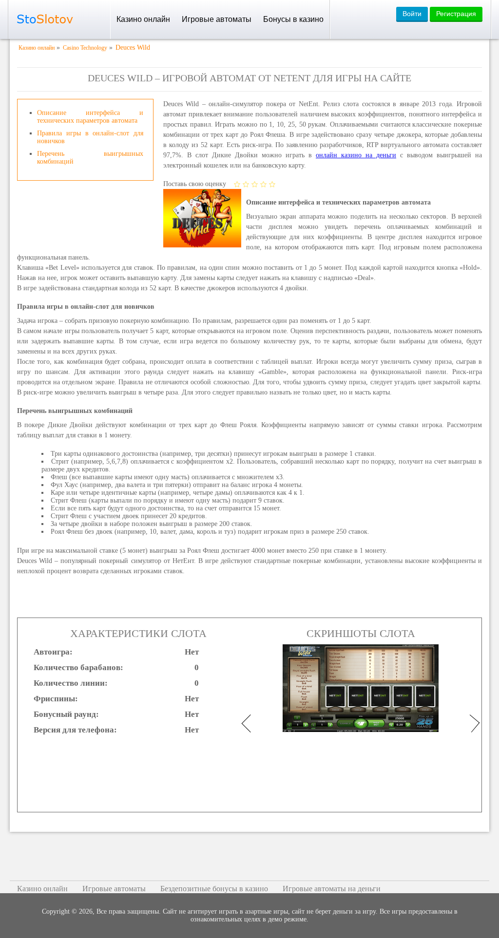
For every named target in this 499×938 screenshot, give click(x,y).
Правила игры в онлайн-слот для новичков (90, 137)
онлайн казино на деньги (356, 155)
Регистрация (456, 14)
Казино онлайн (143, 19)
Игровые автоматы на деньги (332, 888)
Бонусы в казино (293, 19)
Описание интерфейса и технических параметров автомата (90, 116)
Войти (412, 14)
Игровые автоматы (216, 19)
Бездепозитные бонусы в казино (214, 888)
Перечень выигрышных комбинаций (90, 157)
